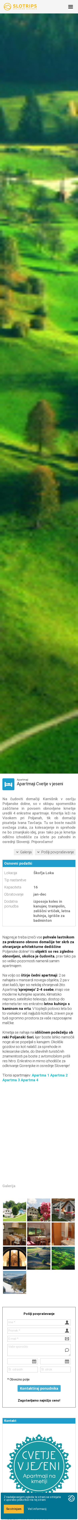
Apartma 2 (59, 1075)
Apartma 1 (40, 1075)
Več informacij (37, 1508)
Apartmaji (22, 779)
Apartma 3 (11, 1080)
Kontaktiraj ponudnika (39, 1388)
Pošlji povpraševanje (57, 852)
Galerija (26, 852)
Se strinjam (13, 1508)
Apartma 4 (29, 1080)
